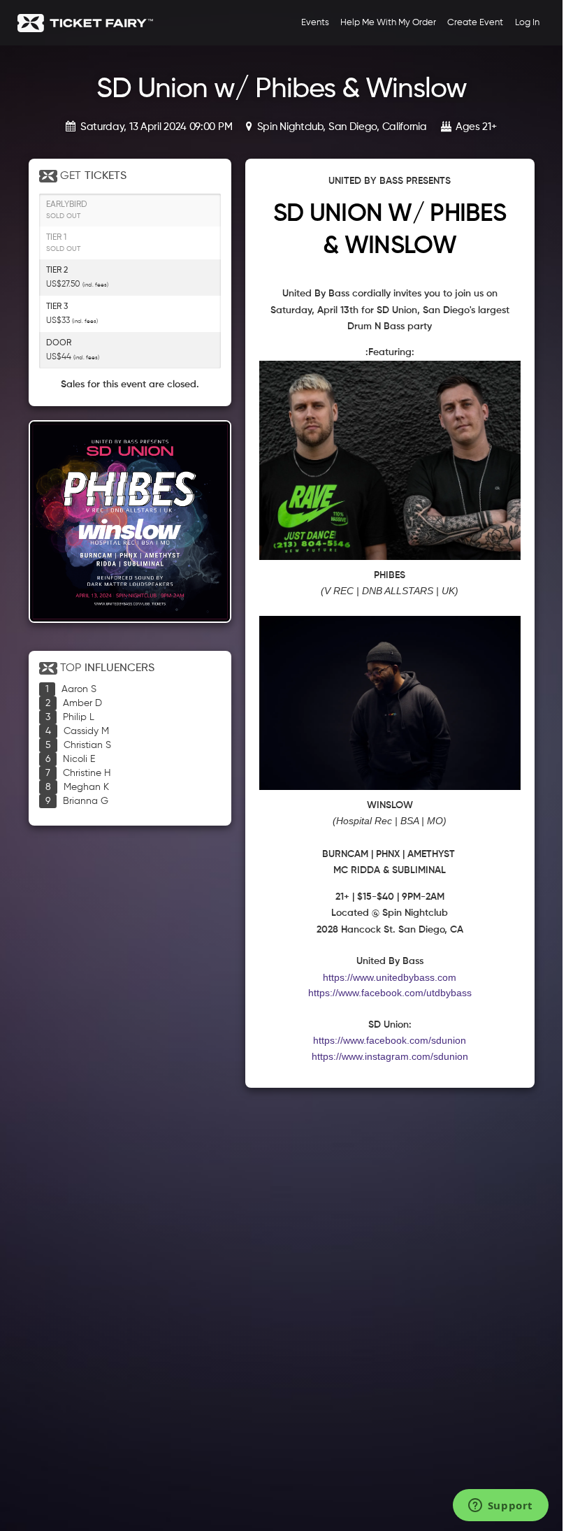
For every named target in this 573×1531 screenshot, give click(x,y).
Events (315, 22)
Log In (527, 22)
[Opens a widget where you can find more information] (500, 1506)
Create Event (475, 22)
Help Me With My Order (388, 22)
